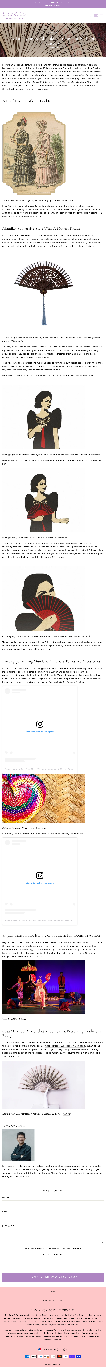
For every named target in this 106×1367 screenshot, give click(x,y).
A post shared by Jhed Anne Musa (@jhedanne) (27, 769)
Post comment (53, 1255)
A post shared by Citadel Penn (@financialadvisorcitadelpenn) (33, 920)
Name (6, 1198)
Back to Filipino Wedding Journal (55, 1277)
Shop (52, 1292)
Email (6, 1212)
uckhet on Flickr (38, 828)
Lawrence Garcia (13, 1126)
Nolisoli (66, 1113)
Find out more (52, 1301)
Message (8, 1226)
